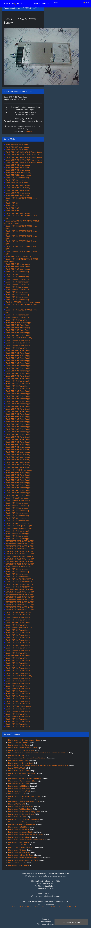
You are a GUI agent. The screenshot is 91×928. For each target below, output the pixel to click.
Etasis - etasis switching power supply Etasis (23, 801)
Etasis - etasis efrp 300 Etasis (18, 829)
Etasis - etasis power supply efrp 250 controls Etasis (26, 840)
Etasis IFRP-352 (11, 203)
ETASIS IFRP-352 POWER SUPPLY (19, 592)
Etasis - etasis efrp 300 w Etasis (19, 837)
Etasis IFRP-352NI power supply (18, 566)
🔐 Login (86, 2)
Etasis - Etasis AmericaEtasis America (21, 824)
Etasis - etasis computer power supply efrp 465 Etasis (27, 758)
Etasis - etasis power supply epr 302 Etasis (23, 860)
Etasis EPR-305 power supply (17, 147)
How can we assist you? (71, 922)
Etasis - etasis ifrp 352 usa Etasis (20, 809)
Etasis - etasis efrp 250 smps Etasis (20, 763)
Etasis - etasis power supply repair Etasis (22, 748)
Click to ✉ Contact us (41, 4)
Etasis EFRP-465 (12, 208)
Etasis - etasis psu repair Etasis (19, 852)
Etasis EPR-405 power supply (17, 145)
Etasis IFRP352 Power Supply (17, 498)
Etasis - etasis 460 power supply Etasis (22, 773)
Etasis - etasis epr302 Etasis (18, 760)
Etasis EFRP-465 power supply (17, 165)
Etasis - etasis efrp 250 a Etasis (19, 791)
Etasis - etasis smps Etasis (17, 776)
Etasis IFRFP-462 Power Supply (18, 706)
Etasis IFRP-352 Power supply (17, 381)
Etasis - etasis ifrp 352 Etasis (18, 827)
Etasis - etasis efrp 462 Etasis (18, 771)
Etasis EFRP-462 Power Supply (17, 442)
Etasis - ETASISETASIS (16, 755)
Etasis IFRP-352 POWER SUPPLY (19, 587)
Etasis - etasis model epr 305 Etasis (20, 855)
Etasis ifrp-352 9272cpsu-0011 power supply (22, 302)
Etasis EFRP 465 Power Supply (17, 325)
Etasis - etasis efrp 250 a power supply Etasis (24, 812)
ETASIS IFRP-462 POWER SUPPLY (19, 541)
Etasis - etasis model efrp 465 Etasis (21, 847)
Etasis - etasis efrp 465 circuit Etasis (21, 814)
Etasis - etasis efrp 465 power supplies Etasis (24, 796)
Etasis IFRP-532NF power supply (18, 526)
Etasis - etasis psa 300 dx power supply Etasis (24, 778)
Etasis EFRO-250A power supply (18, 256)
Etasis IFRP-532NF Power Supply (18, 338)
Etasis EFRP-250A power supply (18, 173)
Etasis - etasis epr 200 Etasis (18, 842)
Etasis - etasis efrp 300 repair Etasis (20, 806)
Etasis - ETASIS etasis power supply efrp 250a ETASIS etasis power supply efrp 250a (38, 753)
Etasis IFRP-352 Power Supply (17, 320)
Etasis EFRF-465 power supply (17, 264)
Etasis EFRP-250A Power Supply (18, 323)
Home (56, 2)
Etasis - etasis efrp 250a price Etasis (21, 750)
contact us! (27, 131)
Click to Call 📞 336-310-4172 (15, 4)
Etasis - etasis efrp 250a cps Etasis (20, 822)
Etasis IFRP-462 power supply (17, 178)
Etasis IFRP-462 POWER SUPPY (18, 582)
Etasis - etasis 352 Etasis (17, 850)
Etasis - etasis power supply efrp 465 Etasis (23, 858)
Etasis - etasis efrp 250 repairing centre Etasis (24, 740)
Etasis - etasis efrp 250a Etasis (19, 789)
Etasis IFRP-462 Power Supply (17, 340)
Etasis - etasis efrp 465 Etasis (18, 745)
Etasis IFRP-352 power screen (17, 577)
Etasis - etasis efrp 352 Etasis (18, 783)
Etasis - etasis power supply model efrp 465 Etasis (25, 835)
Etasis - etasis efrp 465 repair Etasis (20, 799)
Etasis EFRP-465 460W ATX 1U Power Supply (23, 152)
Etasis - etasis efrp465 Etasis (18, 865)
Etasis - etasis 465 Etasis (17, 817)
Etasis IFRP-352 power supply (17, 272)
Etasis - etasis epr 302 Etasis (18, 742)
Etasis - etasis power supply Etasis (20, 832)
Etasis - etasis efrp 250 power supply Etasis (23, 819)
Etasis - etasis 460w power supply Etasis (22, 781)
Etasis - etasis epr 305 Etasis (18, 786)
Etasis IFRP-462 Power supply (17, 539)
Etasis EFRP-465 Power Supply (17, 333)
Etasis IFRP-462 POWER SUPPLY (19, 556)
